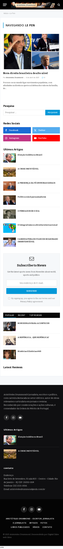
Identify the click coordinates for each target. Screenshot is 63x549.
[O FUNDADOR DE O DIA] (9, 214)
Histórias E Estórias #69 (29, 351)
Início (6, 13)
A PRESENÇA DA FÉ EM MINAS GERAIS (36, 183)
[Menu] (5, 4)
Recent (21, 315)
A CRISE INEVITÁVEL (28, 169)
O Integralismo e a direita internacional (38, 225)
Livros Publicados (20, 527)
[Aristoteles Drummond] (33, 4)
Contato (47, 527)
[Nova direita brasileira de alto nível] (31, 51)
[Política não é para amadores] (9, 200)
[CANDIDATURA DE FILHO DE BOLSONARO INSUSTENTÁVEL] (9, 242)
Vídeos (36, 527)
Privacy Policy (26, 301)
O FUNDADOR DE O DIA (29, 211)
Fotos (44, 523)
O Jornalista (19, 523)
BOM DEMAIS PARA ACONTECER (33, 323)
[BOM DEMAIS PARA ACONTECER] (9, 326)
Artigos (33, 523)
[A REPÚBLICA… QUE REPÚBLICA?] (9, 340)
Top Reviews (35, 315)
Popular (9, 315)
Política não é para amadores (32, 197)
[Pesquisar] (58, 4)
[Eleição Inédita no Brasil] (9, 158)
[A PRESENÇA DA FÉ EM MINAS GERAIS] (9, 186)
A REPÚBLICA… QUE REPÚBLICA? (33, 337)
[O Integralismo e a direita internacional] (9, 228)
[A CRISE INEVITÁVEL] (9, 172)
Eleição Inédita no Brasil (30, 155)
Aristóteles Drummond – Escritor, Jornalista (30, 518)
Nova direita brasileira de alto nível (25, 73)
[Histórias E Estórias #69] (9, 354)
